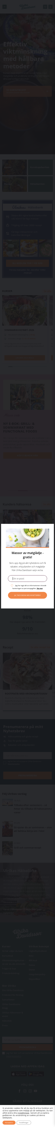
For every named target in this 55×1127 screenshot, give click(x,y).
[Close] (53, 519)
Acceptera (9, 1122)
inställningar (23, 1113)
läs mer (40, 588)
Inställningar (23, 1122)
